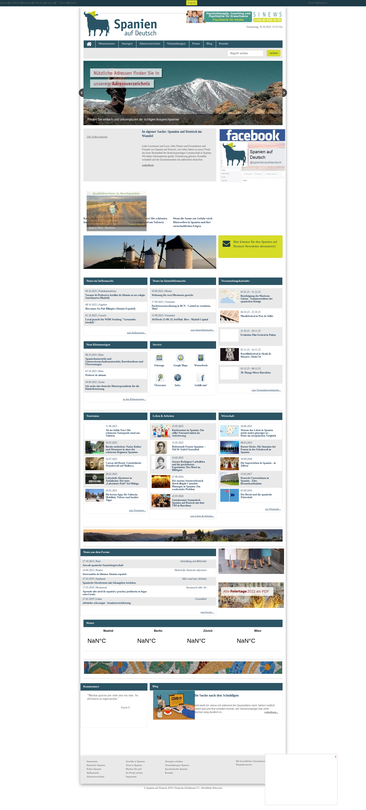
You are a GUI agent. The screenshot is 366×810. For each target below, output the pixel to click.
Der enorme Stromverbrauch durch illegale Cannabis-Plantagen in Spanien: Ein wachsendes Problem (187, 485)
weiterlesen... (271, 712)
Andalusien (15, 2)
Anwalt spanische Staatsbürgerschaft (103, 565)
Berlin (158, 639)
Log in (191, 2)
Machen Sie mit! (134, 769)
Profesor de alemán (95, 375)
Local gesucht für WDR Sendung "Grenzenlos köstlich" (110, 321)
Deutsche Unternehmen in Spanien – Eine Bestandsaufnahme (255, 481)
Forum (196, 43)
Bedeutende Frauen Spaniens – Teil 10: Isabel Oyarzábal (189, 448)
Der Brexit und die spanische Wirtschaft (256, 496)
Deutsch (312, 2)
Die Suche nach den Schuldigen (216, 695)
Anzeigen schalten (174, 761)
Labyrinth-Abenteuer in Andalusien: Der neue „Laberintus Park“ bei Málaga (122, 481)
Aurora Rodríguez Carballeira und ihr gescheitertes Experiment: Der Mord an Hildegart (188, 466)
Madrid (72, 2)
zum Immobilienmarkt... (203, 330)
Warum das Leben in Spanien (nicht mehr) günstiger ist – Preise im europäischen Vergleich (258, 433)
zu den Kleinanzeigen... (134, 399)
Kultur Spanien (94, 769)
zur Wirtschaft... (273, 509)
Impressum (92, 761)
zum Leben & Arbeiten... (202, 516)
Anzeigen (127, 43)
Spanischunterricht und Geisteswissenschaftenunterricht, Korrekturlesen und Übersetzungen (114, 361)
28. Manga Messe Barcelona (256, 372)
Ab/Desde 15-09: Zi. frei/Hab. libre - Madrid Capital (180, 319)
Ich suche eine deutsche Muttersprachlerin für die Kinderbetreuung (112, 387)
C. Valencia (61, 2)
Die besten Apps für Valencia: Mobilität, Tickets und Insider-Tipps (122, 497)
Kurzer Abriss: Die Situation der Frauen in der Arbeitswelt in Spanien (258, 449)
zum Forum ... (208, 612)
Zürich (208, 639)
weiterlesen (148, 165)
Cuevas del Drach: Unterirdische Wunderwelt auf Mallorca (123, 464)
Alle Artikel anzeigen (97, 136)
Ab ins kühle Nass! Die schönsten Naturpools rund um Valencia (123, 433)
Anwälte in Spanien (135, 761)
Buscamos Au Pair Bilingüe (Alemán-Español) (110, 308)
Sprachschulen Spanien (176, 769)
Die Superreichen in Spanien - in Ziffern (258, 464)
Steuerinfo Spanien (96, 765)
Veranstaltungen (176, 43)
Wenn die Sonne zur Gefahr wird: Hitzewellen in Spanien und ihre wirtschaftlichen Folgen (193, 222)
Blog (209, 43)
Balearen (27, 2)
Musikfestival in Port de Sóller (257, 316)
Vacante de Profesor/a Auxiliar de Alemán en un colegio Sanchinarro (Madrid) (115, 296)
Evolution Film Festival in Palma (258, 334)
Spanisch (322, 2)
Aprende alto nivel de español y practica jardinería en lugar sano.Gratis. (115, 593)
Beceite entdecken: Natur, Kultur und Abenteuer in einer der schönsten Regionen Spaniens (123, 449)
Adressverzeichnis (149, 43)
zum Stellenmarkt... (136, 332)
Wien (258, 639)
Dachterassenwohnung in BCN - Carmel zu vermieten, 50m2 (181, 307)
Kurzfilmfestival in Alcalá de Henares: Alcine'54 (256, 355)
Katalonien (38, 2)
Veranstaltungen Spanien (177, 765)
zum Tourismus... (137, 510)
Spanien (4, 2)
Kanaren (50, 2)
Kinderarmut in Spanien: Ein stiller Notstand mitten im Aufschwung (188, 433)
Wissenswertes (106, 43)
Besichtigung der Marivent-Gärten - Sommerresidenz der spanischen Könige (257, 298)
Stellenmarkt (93, 772)
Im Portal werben (134, 772)
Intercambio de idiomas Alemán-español (104, 574)
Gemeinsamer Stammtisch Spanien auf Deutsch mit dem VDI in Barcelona (188, 503)
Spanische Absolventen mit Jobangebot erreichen (109, 582)
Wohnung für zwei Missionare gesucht (172, 295)
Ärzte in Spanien (134, 765)
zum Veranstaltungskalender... (266, 390)
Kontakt (223, 43)
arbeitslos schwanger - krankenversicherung (107, 602)
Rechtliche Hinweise (212, 788)
